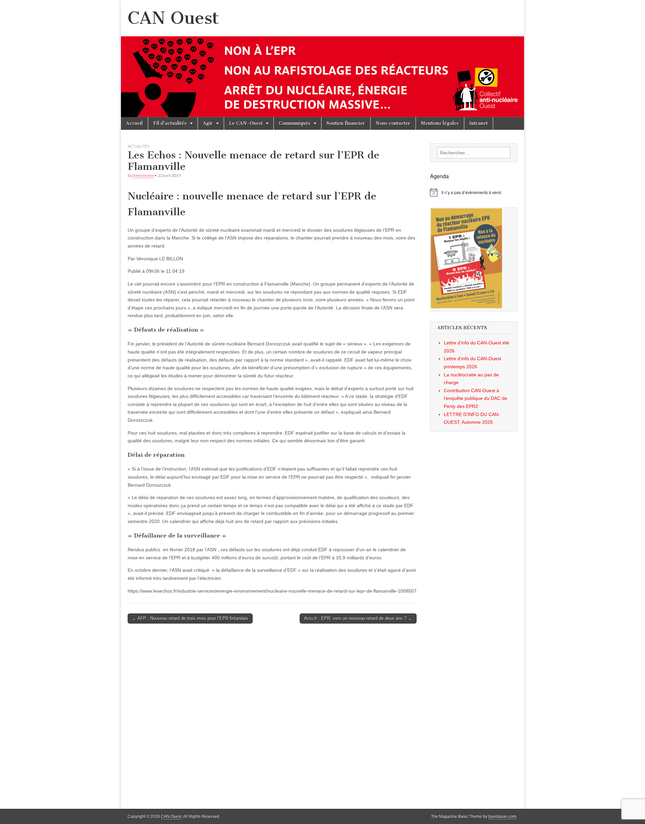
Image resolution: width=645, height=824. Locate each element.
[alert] (473, 192)
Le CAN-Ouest (246, 123)
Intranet (478, 123)
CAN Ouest (173, 18)
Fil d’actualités (170, 123)
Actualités (138, 146)
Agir (208, 123)
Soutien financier (346, 123)
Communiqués (294, 123)
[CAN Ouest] (322, 58)
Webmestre (143, 175)
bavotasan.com (502, 816)
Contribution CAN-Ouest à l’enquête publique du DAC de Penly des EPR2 (475, 398)
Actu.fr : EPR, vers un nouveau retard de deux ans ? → (358, 618)
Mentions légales (440, 123)
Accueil (134, 123)
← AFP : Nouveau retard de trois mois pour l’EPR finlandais (190, 618)
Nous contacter (393, 123)
